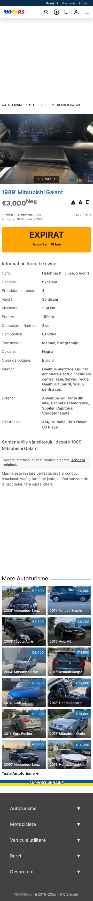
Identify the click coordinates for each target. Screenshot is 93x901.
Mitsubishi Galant (67, 105)
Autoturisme (13, 105)
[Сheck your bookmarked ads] (66, 12)
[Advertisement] (46, 62)
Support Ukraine (46, 782)
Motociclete (23, 824)
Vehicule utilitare (28, 840)
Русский (68, 3)
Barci (15, 855)
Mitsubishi (37, 105)
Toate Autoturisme (18, 773)
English (84, 3)
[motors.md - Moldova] (23, 893)
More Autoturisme (25, 578)
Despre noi (21, 871)
